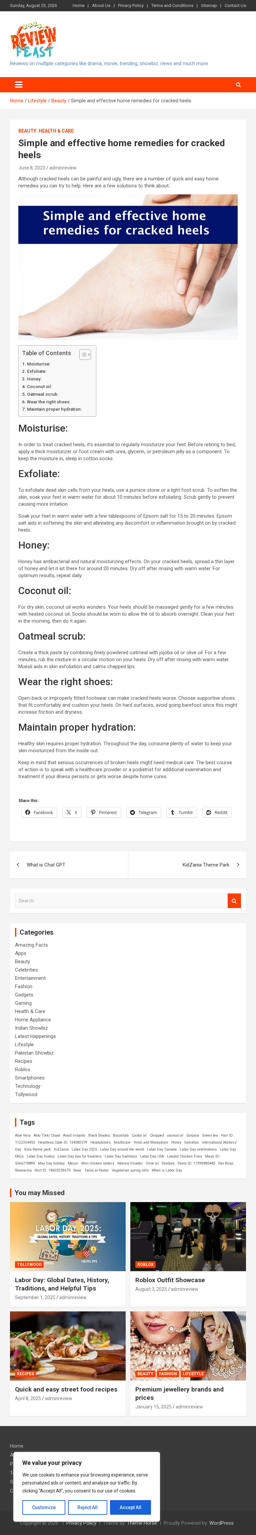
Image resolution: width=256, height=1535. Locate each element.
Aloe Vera (23, 1135)
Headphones (100, 1142)
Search (234, 900)
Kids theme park (37, 1149)
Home (78, 5)
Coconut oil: (39, 386)
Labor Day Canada (162, 1149)
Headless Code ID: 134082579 (62, 1142)
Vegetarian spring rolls (130, 1170)
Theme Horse (142, 1523)
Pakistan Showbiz (34, 1053)
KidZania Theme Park (206, 865)
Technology (27, 1086)
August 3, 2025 (151, 1289)
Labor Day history (41, 1156)
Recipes (23, 1061)
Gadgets (24, 995)
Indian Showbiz (31, 1028)
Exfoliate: (36, 371)
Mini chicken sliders (97, 1163)
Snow (77, 1170)
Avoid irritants (74, 1135)
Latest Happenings (35, 1036)
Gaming (23, 1003)
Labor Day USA (152, 1156)
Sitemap (209, 5)
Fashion (23, 986)
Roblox (22, 1070)
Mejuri (73, 1163)
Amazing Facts (31, 945)
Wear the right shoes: (48, 401)
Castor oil (139, 1135)
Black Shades (99, 1135)
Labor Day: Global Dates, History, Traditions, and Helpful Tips (62, 1284)
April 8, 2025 (28, 1398)
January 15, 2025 (153, 1406)
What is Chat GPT (46, 865)
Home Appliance (33, 1020)
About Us (101, 5)
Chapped (157, 1135)
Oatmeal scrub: (42, 394)
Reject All (87, 1507)
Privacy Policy (131, 5)
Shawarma (23, 1170)
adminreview (63, 167)
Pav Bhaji (225, 1163)
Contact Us (235, 5)
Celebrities (26, 970)
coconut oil (175, 1135)
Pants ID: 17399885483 (196, 1163)
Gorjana (192, 1135)
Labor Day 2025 (84, 1149)
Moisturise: (38, 363)
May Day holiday (51, 1163)
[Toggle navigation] (18, 84)
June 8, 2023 (31, 167)
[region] (86, 1487)
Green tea (210, 1135)
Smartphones (30, 1078)
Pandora (168, 1163)
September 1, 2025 (35, 1297)
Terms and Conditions (172, 5)
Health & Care (56, 131)
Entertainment (30, 978)
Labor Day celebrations (198, 1149)
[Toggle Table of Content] (81, 354)
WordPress (221, 1523)
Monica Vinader (130, 1163)
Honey (176, 1142)
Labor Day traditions (121, 1156)
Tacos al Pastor (96, 1170)
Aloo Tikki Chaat (47, 1135)
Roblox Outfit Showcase (170, 1280)
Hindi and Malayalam (151, 1142)
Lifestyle (24, 1045)
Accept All (130, 1507)
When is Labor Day (167, 1170)
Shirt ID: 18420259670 (52, 1170)
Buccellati (121, 1135)
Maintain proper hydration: (54, 409)
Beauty (27, 131)
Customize (44, 1507)
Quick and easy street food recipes (66, 1389)
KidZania (61, 1149)
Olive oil (152, 1163)
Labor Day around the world (122, 1149)
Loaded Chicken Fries (184, 1156)
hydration (191, 1142)
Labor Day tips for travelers (80, 1156)
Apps (20, 953)
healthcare (122, 1142)
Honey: (34, 378)
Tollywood (26, 1094)
